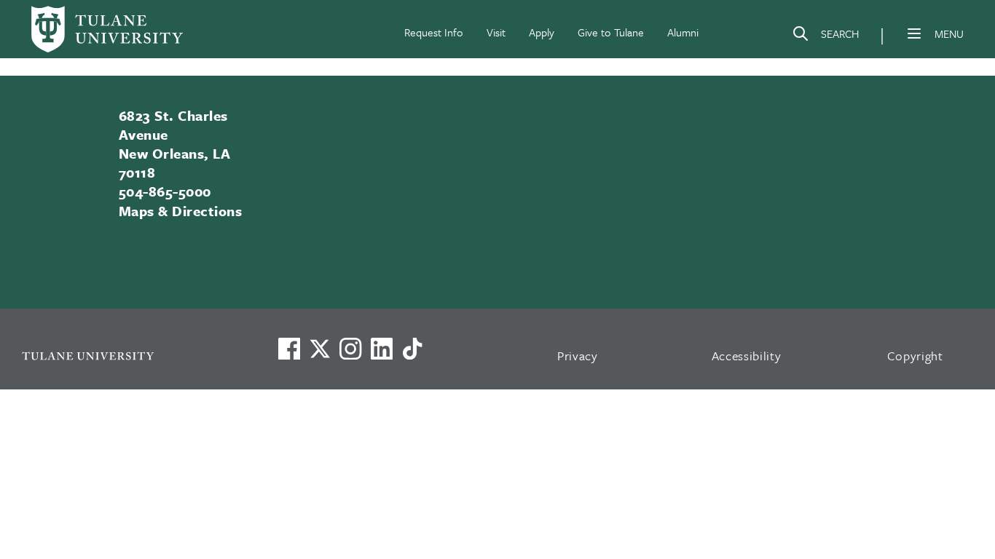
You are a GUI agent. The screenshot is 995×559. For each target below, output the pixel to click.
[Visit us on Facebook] (289, 349)
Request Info (433, 32)
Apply (541, 32)
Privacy (577, 355)
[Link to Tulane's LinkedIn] (382, 349)
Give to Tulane (611, 32)
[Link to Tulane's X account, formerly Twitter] (320, 349)
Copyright (915, 355)
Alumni (683, 32)
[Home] (107, 29)
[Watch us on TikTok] (412, 349)
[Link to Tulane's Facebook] (350, 349)
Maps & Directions (180, 211)
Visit (496, 32)
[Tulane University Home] (130, 356)
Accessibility (747, 355)
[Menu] (914, 33)
